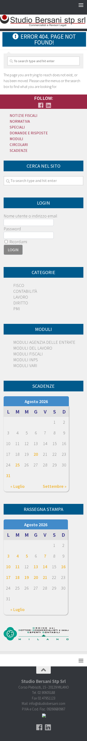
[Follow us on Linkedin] (48, 105)
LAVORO (20, 297)
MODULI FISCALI (28, 354)
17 (8, 577)
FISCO (18, 285)
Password (12, 229)
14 (45, 566)
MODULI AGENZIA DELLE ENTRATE (44, 342)
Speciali (17, 127)
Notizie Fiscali (23, 115)
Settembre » (54, 486)
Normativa (20, 121)
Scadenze (19, 150)
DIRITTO (20, 303)
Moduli (16, 138)
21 (45, 577)
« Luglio (17, 486)
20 (36, 454)
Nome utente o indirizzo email (30, 216)
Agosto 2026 (36, 401)
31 (8, 475)
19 (26, 577)
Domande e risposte (29, 132)
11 (17, 566)
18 (17, 577)
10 (8, 566)
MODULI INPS (25, 359)
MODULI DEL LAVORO (32, 348)
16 (63, 566)
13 (36, 566)
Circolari (19, 144)
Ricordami (17, 241)
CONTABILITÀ (25, 291)
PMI (16, 308)
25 (17, 465)
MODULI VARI (25, 365)
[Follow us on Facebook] (41, 105)
